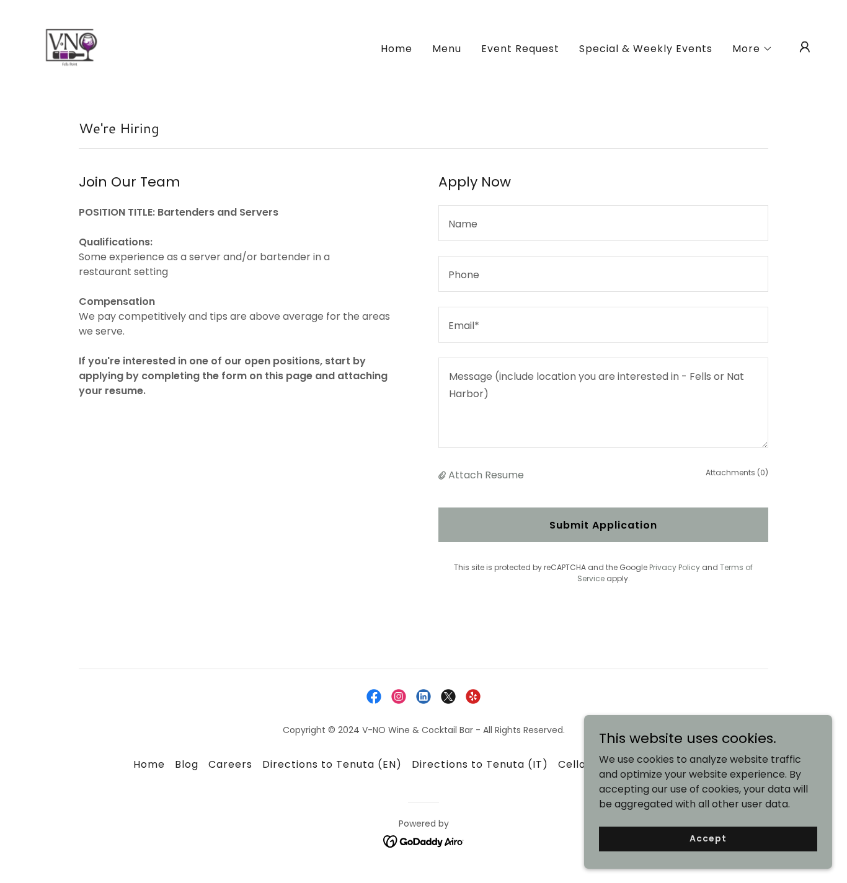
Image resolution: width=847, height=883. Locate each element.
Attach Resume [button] (486, 475)
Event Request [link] (520, 49)
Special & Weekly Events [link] (645, 49)
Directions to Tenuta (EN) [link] (332, 764)
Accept (708, 838)
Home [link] (396, 49)
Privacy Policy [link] (674, 567)
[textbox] (603, 223)
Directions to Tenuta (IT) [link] (480, 764)
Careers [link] (230, 764)
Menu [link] (446, 49)
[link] (71, 46)
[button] (752, 49)
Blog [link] (186, 764)
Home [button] (149, 764)
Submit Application (603, 525)
